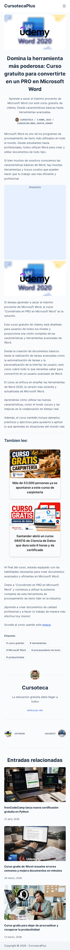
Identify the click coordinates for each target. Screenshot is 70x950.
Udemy (49, 123)
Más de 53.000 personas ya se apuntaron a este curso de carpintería (34, 487)
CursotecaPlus (19, 5)
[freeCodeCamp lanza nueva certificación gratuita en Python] (35, 784)
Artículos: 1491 (35, 710)
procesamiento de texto (45, 650)
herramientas (38, 643)
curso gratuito (15, 643)
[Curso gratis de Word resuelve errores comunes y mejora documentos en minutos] (35, 843)
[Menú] (64, 6)
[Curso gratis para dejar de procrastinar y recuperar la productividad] (35, 902)
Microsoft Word (16, 650)
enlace (46, 624)
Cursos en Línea (26, 123)
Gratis (40, 123)
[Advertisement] (35, 224)
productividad (15, 657)
